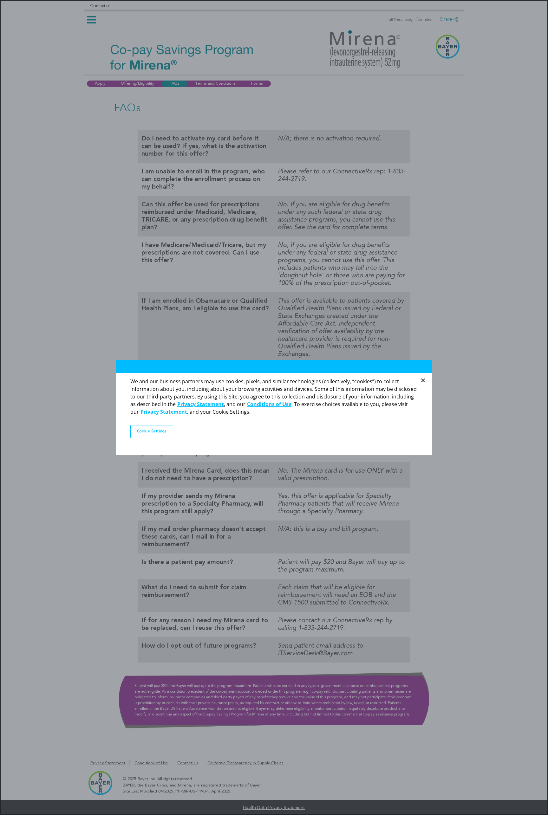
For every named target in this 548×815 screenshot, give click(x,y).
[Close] (423, 380)
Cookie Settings (151, 431)
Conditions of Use (269, 404)
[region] (274, 407)
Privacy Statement (200, 404)
